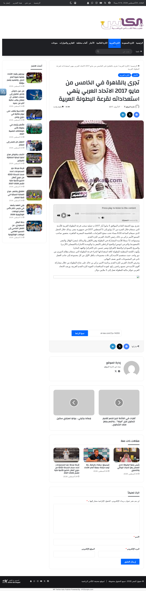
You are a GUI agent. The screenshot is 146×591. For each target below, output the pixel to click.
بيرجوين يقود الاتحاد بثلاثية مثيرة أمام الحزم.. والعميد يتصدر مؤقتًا (15, 78)
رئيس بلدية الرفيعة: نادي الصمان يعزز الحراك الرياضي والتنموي (128, 467)
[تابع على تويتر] (125, 107)
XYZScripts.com (87, 589)
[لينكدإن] (123, 115)
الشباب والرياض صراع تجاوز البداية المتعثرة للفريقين (15, 157)
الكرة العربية (114, 43)
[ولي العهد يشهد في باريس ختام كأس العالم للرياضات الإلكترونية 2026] (34, 209)
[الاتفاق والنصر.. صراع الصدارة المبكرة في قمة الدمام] (34, 195)
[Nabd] (84, 3)
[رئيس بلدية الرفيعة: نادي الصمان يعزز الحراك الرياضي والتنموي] (126, 455)
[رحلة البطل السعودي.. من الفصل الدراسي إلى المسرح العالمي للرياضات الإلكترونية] (34, 226)
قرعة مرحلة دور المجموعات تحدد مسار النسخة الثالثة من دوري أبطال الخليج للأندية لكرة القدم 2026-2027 (66, 469)
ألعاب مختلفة (81, 43)
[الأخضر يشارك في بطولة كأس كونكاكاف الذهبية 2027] (34, 128)
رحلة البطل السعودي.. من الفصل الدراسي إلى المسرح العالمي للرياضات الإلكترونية (16, 228)
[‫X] (130, 115)
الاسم (136, 537)
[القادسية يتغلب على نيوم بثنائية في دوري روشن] (34, 114)
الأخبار (91, 43)
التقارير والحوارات (67, 43)
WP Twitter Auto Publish (62, 589)
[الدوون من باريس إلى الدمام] (34, 145)
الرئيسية (37, 3)
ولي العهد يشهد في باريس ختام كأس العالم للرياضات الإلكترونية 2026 (15, 209)
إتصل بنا (7, 3)
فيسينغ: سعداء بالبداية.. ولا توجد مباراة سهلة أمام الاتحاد (96, 466)
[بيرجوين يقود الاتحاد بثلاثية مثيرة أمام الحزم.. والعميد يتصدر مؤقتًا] (34, 77)
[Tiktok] (79, 3)
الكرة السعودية (128, 43)
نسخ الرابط (79, 333)
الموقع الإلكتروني (88, 549)
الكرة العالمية (101, 43)
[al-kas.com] (122, 22)
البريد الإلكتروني (132, 549)
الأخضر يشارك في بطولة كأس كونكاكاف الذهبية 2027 (16, 129)
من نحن (28, 3)
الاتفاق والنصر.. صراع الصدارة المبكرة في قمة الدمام (15, 194)
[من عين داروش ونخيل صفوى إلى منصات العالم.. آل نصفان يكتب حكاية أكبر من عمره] (34, 94)
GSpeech (125, 220)
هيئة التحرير (17, 3)
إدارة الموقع (130, 107)
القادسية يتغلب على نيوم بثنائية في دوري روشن (15, 114)
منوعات (54, 43)
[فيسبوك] (136, 115)
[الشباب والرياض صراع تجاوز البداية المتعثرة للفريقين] (34, 158)
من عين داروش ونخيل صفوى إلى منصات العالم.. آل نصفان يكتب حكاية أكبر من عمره (16, 97)
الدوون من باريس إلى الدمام (15, 143)
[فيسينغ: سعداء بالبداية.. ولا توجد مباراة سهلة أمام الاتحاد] (96, 455)
